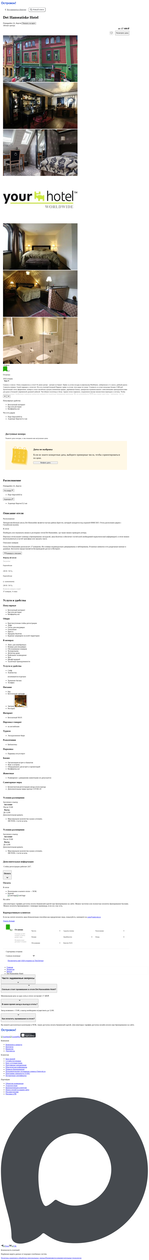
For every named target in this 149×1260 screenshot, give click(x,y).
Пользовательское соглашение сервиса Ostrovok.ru (26, 1071)
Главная (10, 967)
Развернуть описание (13, 553)
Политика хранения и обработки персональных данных (23, 1258)
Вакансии (9, 1049)
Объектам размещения (14, 1083)
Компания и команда (14, 1045)
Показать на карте (28, 23)
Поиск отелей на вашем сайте (17, 1090)
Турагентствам (11, 1086)
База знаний (10, 1059)
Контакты (9, 1047)
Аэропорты (8, 499)
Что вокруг (8, 490)
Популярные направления (16, 1065)
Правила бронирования (15, 1069)
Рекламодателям (12, 1092)
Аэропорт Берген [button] (14, 503)
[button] (66, 58)
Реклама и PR (11, 1094)
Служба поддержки (13, 1061)
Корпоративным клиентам (16, 1088)
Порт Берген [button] (13, 495)
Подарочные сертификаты (16, 1076)
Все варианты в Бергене (16, 10)
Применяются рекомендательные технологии (63, 1258)
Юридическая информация (16, 1067)
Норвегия (10, 969)
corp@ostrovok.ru (94, 917)
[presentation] (20, 954)
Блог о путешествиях (14, 1063)
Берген (9, 971)
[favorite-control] (111, 33)
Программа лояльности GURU (18, 1073)
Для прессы (10, 1051)
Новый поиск (38, 10)
